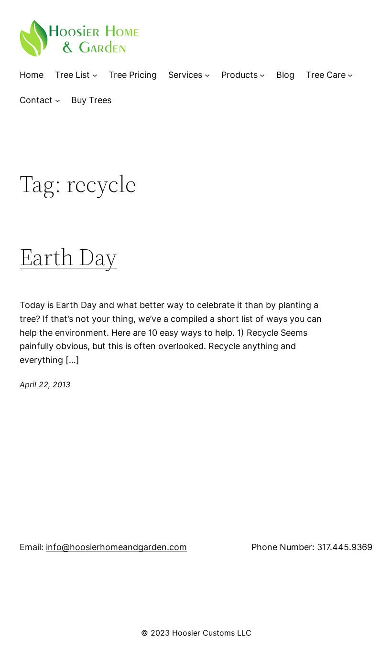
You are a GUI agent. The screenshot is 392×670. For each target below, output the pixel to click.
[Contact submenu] (57, 100)
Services (185, 75)
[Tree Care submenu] (350, 75)
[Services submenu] (207, 75)
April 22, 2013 (45, 384)
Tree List (72, 75)
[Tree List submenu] (95, 75)
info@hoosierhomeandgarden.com (116, 547)
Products (239, 75)
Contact (36, 100)
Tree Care (326, 75)
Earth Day (68, 257)
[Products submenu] (262, 75)
